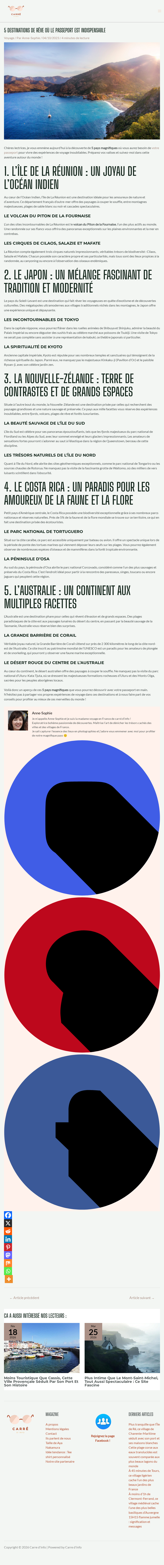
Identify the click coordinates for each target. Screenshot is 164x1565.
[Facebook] (82, 1208)
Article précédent (24, 1298)
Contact (51, 1433)
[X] (8, 1223)
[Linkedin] (8, 1239)
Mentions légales (57, 1429)
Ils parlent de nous (58, 1438)
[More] (9, 1279)
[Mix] (8, 1263)
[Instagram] (82, 894)
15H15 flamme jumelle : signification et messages (144, 1521)
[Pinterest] (82, 1051)
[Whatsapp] (8, 1271)
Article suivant (142, 1298)
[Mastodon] (8, 1255)
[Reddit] (8, 1231)
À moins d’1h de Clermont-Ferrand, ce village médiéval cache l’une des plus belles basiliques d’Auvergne (144, 1503)
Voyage (9, 38)
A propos (52, 1424)
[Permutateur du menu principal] (159, 11)
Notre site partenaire (60, 1461)
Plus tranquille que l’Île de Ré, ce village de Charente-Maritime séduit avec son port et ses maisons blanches (144, 1434)
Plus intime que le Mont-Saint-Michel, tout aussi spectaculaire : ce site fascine (121, 1381)
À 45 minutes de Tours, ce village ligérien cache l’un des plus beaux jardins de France (144, 1480)
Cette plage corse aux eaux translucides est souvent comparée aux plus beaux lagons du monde (144, 1457)
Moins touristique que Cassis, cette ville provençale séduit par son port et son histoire (41, 1381)
